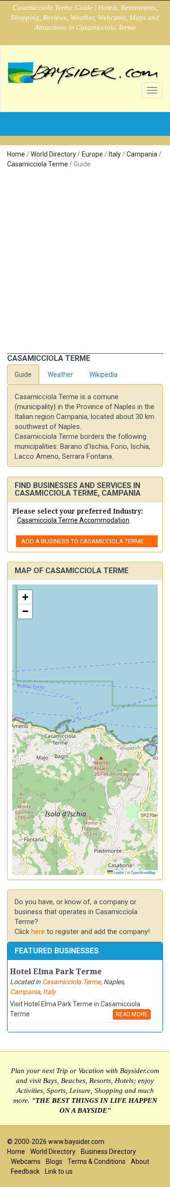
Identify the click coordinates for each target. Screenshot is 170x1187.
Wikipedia (103, 374)
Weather (60, 374)
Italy (115, 154)
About (140, 1161)
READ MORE (132, 1014)
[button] (25, 597)
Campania (142, 154)
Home (16, 154)
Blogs (54, 1161)
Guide (23, 374)
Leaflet (118, 872)
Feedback (25, 1171)
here (38, 931)
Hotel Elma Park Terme (56, 971)
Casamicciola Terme (37, 164)
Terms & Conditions (97, 1161)
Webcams (26, 1161)
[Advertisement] (85, 263)
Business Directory (108, 1151)
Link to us (59, 1171)
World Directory (53, 154)
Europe (92, 154)
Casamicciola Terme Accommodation (73, 520)
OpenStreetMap (143, 872)
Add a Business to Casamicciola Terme (82, 541)
